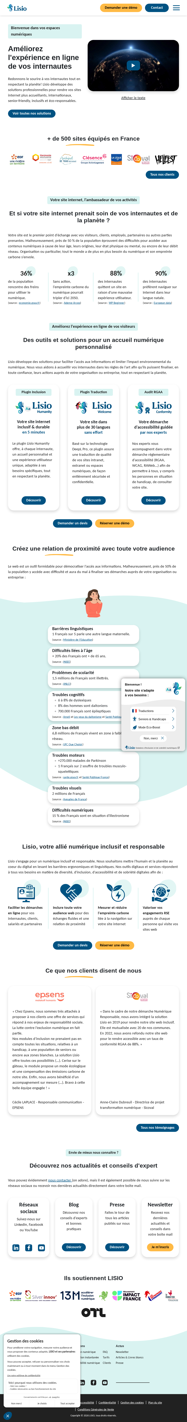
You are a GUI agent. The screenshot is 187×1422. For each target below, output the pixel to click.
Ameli (66, 717)
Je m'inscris (160, 1247)
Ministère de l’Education (77, 640)
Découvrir (33, 500)
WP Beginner (116, 303)
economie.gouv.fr (29, 303)
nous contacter (60, 1180)
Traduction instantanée (85, 1357)
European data (162, 303)
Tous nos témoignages (157, 1128)
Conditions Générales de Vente (96, 1409)
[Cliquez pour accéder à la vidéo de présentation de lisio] (133, 65)
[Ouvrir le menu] (176, 7)
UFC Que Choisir (73, 744)
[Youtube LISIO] (41, 1247)
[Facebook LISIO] (28, 1247)
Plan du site (155, 1402)
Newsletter (122, 1352)
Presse (119, 1363)
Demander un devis (72, 523)
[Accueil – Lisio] (17, 8)
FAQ (105, 1352)
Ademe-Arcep (72, 303)
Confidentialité (107, 1402)
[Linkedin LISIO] (15, 1247)
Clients (107, 1363)
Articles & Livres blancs (129, 1357)
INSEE (66, 662)
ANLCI (66, 684)
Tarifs (106, 1357)
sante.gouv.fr (71, 777)
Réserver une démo (114, 523)
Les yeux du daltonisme (88, 717)
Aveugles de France (74, 799)
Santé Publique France (118, 717)
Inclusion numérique (84, 1352)
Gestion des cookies (132, 1402)
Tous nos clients (162, 175)
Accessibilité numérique (86, 1363)
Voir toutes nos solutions (32, 113)
